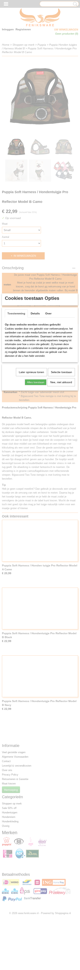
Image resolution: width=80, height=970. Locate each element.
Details (35, 313)
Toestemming (16, 313)
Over (48, 313)
